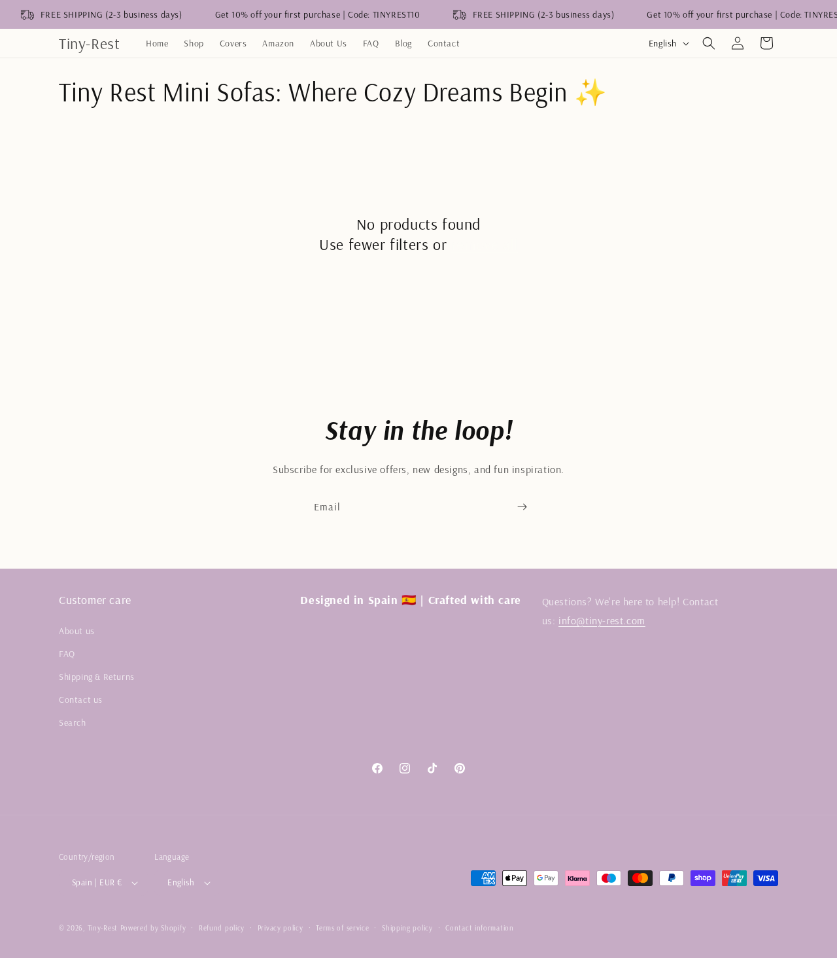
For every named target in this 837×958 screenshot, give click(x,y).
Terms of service (342, 927)
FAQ (67, 654)
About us (77, 631)
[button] (708, 43)
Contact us (81, 699)
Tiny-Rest (103, 927)
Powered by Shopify (153, 927)
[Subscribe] (521, 507)
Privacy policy (280, 927)
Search (72, 722)
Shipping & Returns (97, 677)
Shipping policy (407, 927)
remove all (484, 244)
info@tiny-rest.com (601, 620)
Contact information (479, 927)
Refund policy (222, 927)
